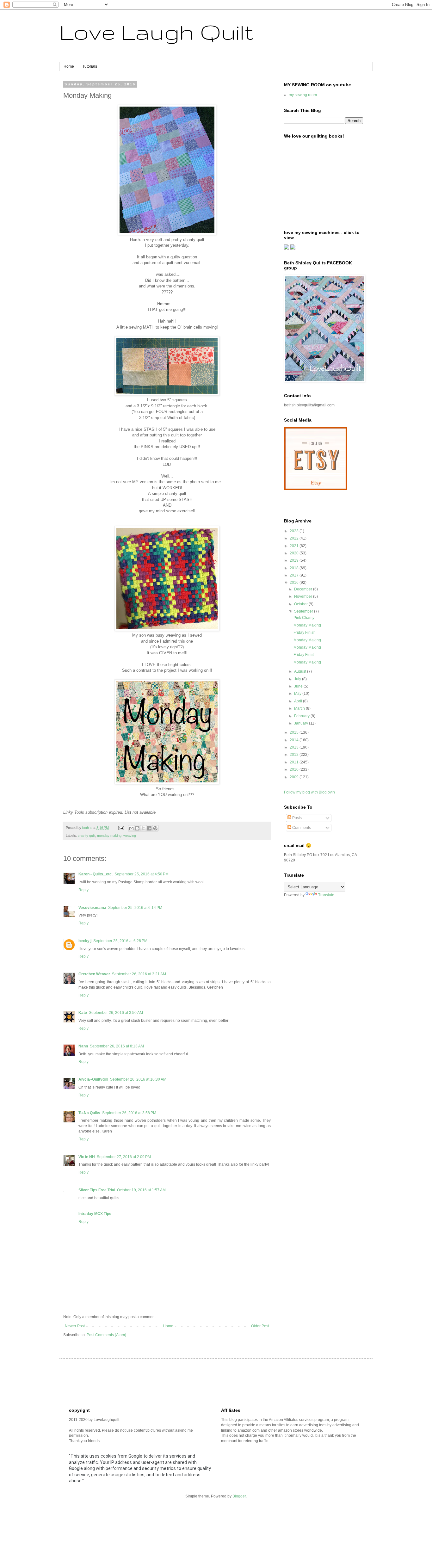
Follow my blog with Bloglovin (309, 792)
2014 (294, 740)
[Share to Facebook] (149, 828)
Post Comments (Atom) (106, 1335)
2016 (294, 582)
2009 (294, 777)
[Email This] (131, 828)
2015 (294, 732)
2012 (294, 754)
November (303, 596)
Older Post (260, 1326)
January (301, 723)
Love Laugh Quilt (156, 32)
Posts (296, 818)
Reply (83, 890)
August (300, 671)
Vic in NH (86, 1157)
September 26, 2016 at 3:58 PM (129, 1113)
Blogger (239, 1496)
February (302, 716)
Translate (326, 895)
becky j (84, 941)
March (300, 708)
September (304, 611)
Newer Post (75, 1326)
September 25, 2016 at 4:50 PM (141, 874)
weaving (129, 835)
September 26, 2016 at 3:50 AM (116, 1012)
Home (69, 66)
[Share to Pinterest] (155, 828)
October (301, 604)
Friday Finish (304, 632)
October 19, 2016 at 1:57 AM (141, 1190)
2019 (294, 560)
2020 (294, 553)
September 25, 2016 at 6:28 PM (120, 941)
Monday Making (307, 625)
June (299, 686)
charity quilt (86, 835)
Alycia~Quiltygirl (93, 1079)
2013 (294, 747)
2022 (294, 538)
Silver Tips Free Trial (96, 1190)
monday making (109, 835)
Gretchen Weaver (94, 974)
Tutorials (89, 66)
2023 (294, 531)
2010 (294, 769)
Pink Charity (303, 617)
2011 (294, 762)
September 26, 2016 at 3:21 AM (139, 974)
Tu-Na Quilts (89, 1113)
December (303, 589)
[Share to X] (143, 828)
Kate (82, 1012)
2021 (294, 546)
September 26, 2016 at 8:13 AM (117, 1046)
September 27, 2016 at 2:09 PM (124, 1157)
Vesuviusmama (92, 907)
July (298, 679)
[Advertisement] (184, 1382)
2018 (294, 568)
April (298, 701)
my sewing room (303, 95)
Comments (301, 827)
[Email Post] (121, 828)
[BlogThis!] (137, 828)
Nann (83, 1046)
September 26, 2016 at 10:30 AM (138, 1079)
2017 (294, 575)
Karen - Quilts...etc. (95, 874)
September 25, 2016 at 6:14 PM (135, 907)
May (298, 693)
